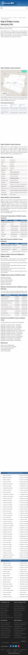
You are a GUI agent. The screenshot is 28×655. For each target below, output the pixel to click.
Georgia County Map (7, 569)
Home (2, 17)
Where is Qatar (4, 608)
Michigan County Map (7, 577)
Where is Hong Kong (5, 604)
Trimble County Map (7, 552)
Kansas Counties (6, 573)
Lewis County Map (24, 521)
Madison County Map (7, 527)
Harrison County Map (7, 508)
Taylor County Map (7, 550)
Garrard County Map (7, 502)
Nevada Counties (6, 581)
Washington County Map (8, 555)
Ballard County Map (7, 477)
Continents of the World (6, 632)
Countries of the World (5, 630)
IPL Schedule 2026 (18, 632)
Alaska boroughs (23, 563)
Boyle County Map (24, 481)
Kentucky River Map (23, 110)
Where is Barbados (5, 610)
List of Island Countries (5, 635)
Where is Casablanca (18, 614)
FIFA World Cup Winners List (20, 624)
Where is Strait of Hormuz (19, 608)
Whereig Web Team (17, 27)
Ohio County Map (24, 538)
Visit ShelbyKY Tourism (6, 349)
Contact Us (9, 649)
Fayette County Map (7, 498)
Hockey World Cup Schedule (20, 637)
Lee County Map (23, 519)
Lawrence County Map (8, 519)
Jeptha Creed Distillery (5, 350)
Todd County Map (24, 550)
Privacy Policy (16, 649)
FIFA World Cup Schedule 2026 (20, 622)
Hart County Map (23, 508)
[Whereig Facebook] (11, 646)
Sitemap (20, 651)
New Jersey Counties (7, 584)
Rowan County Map (7, 546)
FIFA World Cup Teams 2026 (20, 628)
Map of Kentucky (4, 105)
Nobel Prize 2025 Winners (19, 610)
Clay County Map (23, 492)
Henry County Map (7, 511)
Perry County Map (7, 542)
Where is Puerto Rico (5, 615)
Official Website (13, 194)
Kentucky (15, 17)
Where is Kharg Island (5, 622)
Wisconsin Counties (7, 596)
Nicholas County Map (7, 538)
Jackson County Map (7, 513)
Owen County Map (7, 540)
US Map (5, 17)
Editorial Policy (23, 649)
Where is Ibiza (4, 612)
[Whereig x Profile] (16, 646)
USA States (10, 17)
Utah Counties (23, 592)
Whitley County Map (7, 557)
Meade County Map (7, 532)
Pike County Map (23, 542)
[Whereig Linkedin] (13, 646)
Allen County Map (24, 475)
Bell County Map (6, 479)
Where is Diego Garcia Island (7, 617)
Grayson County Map (7, 504)
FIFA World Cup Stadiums (19, 630)
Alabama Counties (7, 563)
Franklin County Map (7, 500)
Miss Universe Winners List (20, 606)
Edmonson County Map (8, 496)
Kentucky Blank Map (14, 110)
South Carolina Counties (8, 590)
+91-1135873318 (5, 642)
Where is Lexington (22, 112)
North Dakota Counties (8, 586)
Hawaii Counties (23, 569)
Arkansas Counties (7, 565)
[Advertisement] (14, 52)
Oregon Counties (7, 588)
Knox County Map (7, 517)
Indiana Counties (23, 571)
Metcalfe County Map (7, 534)
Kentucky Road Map (14, 112)
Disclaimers (8, 651)
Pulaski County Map (7, 544)
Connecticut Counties (8, 567)
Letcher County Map (7, 521)
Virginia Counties (6, 594)
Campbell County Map (8, 488)
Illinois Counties (6, 571)
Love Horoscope (17, 612)
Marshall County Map (7, 529)
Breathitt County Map (8, 483)
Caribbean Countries (5, 633)
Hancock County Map (7, 506)
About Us (3, 649)
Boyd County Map (7, 481)
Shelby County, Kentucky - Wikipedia (8, 346)
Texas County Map (7, 592)
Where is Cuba (4, 614)
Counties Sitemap (18, 617)
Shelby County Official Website (7, 345)
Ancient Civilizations (5, 637)
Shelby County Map (7, 548)
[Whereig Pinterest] (19, 646)
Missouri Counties (7, 579)
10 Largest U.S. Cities (18, 604)
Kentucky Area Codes (5, 110)
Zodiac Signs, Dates (18, 615)
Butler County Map (7, 485)
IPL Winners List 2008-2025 (20, 633)
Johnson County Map (7, 515)
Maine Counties (6, 575)
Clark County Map (7, 492)
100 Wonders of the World (6, 626)
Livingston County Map (8, 523)
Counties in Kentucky (22, 17)
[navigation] (1, 8)
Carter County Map (7, 490)
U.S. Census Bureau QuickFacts (7, 348)
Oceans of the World (5, 624)
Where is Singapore (5, 606)
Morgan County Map (7, 536)
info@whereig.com (16, 642)
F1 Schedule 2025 (18, 635)
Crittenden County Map (8, 494)
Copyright (15, 651)
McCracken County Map (8, 525)
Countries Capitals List (5, 628)
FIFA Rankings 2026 (18, 626)
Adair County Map (7, 475)
